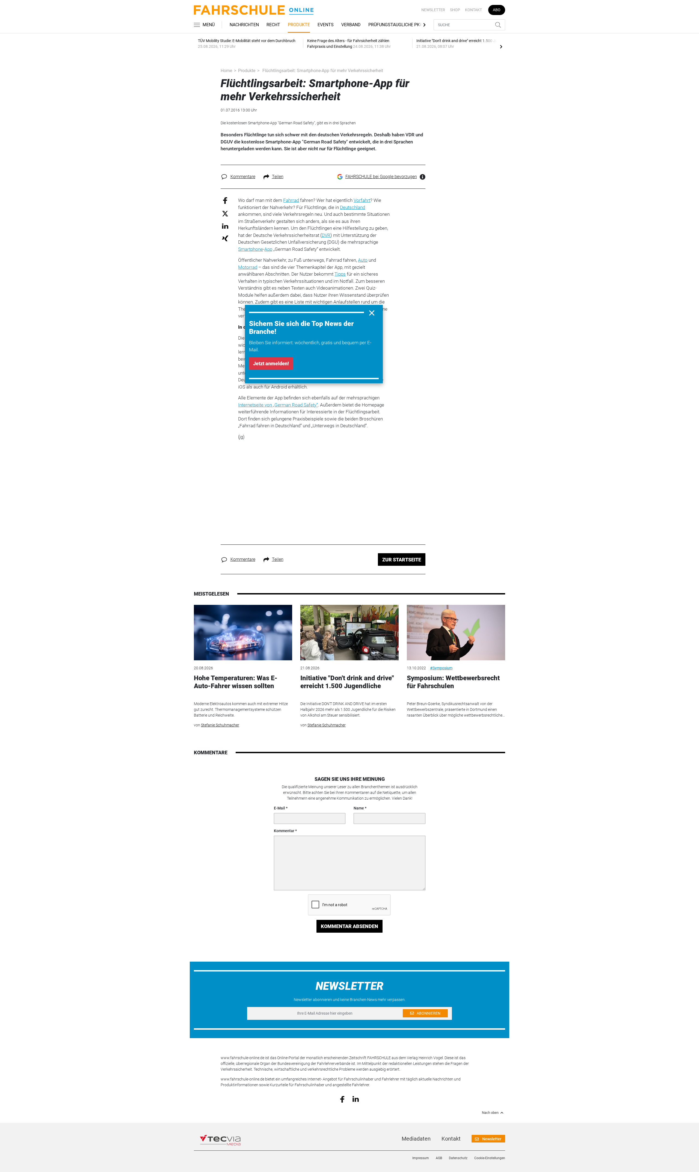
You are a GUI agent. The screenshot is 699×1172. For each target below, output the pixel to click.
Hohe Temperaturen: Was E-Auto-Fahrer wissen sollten (235, 682)
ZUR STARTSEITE (401, 560)
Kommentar (284, 831)
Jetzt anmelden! (271, 363)
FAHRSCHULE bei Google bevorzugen (381, 176)
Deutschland (352, 207)
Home (226, 70)
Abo (496, 10)
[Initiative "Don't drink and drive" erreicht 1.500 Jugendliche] (349, 632)
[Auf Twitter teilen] (225, 213)
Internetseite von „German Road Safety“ (278, 405)
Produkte (299, 24)
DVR (326, 235)
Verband (351, 24)
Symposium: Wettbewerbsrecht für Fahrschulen (453, 682)
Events (326, 24)
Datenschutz (458, 1158)
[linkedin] (356, 1099)
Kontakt (473, 10)
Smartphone (250, 249)
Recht (273, 24)
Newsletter (433, 10)
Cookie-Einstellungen (489, 1158)
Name (359, 808)
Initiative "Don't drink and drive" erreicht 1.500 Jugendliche (347, 682)
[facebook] (342, 1099)
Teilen (277, 176)
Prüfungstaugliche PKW (395, 24)
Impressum (420, 1158)
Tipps (340, 274)
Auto (363, 260)
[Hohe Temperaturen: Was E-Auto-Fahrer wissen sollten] (243, 632)
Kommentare (242, 176)
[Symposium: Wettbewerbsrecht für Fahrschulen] (456, 632)
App (268, 249)
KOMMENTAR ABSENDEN (349, 926)
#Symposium (441, 668)
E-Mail (279, 808)
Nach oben (490, 1113)
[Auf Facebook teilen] (225, 200)
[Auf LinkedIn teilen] (225, 226)
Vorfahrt (362, 200)
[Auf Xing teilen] (225, 238)
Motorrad (247, 267)
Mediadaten (416, 1138)
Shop (455, 10)
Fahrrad (291, 200)
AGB (439, 1158)
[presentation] (501, 46)
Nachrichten (244, 24)
